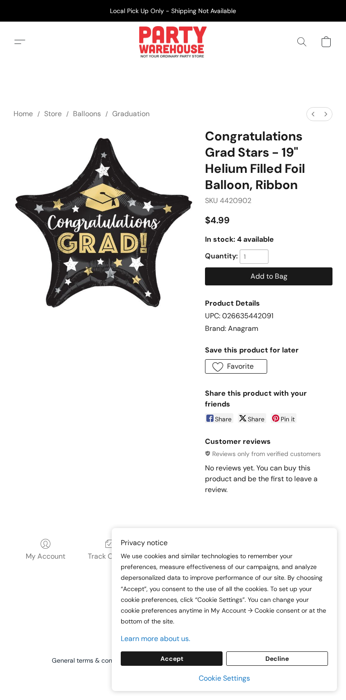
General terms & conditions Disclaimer (108, 660)
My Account (45, 556)
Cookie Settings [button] (224, 678)
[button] (172, 42)
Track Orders (109, 556)
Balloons (87, 113)
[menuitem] (313, 114)
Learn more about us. (155, 638)
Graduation (131, 113)
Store (53, 113)
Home (23, 113)
